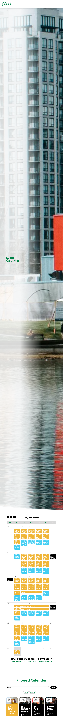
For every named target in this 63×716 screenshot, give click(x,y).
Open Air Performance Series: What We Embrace (24, 613)
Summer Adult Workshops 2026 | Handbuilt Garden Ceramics (31, 592)
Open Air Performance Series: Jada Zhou (17, 556)
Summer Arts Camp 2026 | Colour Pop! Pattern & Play (17, 627)
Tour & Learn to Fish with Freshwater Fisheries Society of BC (52, 557)
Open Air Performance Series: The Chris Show (31, 613)
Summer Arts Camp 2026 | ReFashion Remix (22, 609)
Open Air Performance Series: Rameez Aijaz (31, 598)
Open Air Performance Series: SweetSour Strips (45, 571)
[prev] (8, 517)
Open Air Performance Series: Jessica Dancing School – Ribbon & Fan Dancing (31, 641)
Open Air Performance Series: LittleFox (31, 571)
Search (53, 687)
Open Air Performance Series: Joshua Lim (17, 618)
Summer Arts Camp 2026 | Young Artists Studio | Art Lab (25, 606)
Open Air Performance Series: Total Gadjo (45, 613)
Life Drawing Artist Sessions (17, 542)
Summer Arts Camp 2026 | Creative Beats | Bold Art (17, 588)
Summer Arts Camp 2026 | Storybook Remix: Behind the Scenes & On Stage (24, 557)
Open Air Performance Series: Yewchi (31, 542)
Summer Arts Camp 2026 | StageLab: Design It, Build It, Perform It (17, 581)
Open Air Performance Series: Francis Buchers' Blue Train (24, 543)
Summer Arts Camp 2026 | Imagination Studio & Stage (17, 531)
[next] (11, 517)
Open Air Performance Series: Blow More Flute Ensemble (38, 639)
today (14, 517)
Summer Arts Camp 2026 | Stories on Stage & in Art (17, 537)
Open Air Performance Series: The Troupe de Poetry (45, 543)
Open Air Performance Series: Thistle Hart (38, 571)
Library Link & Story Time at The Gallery (52, 608)
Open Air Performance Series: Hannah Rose (45, 639)
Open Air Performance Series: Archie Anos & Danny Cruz (45, 594)
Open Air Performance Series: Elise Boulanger (17, 644)
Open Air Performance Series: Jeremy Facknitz (17, 599)
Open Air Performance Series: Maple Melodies (24, 639)
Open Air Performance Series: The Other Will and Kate (24, 571)
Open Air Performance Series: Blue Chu (38, 542)
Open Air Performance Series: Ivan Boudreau (17, 547)
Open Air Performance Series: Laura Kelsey (24, 598)
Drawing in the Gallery (10, 580)
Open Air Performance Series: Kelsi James (38, 613)
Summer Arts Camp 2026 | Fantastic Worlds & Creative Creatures (24, 564)
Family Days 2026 (36, 708)
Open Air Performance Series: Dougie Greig (38, 598)
